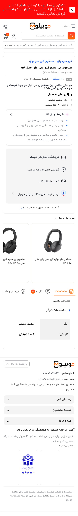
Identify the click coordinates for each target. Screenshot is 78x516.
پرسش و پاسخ (10, 291)
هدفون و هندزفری (56, 45)
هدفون (40, 45)
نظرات (37, 291)
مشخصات (61, 291)
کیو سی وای (64, 61)
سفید (59, 100)
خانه (70, 45)
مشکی (51, 100)
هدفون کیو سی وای (23, 45)
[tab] (64, 292)
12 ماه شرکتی (52, 105)
